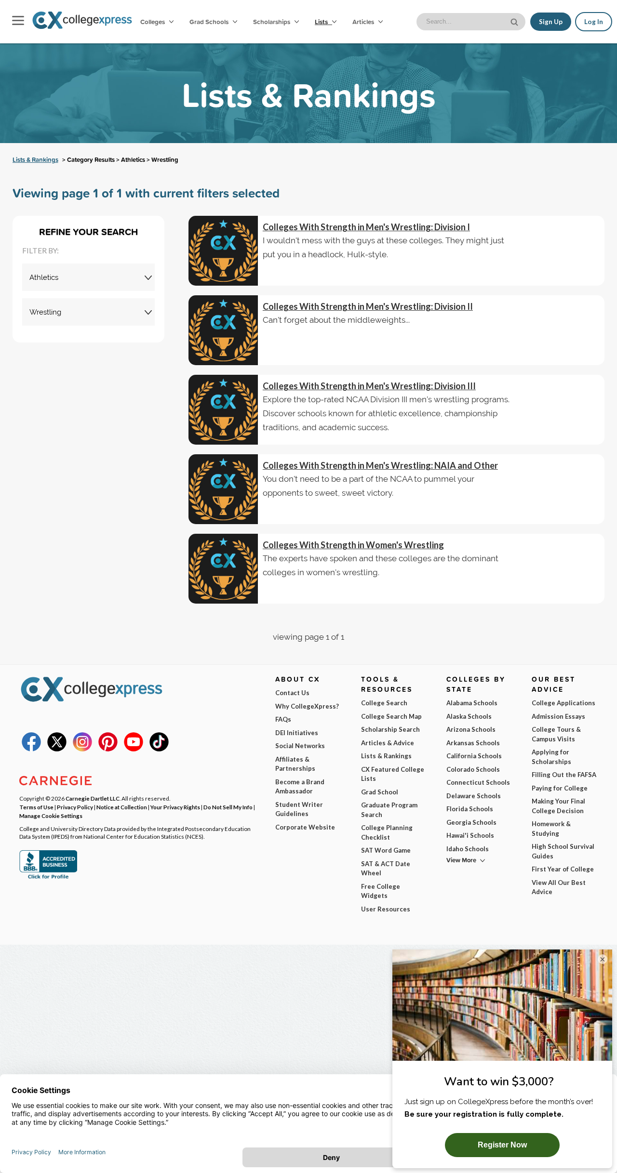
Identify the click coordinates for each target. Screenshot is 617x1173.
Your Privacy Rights (175, 807)
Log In (593, 22)
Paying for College (560, 788)
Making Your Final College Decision (558, 806)
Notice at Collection (121, 807)
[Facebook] (31, 749)
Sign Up (551, 22)
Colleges (152, 21)
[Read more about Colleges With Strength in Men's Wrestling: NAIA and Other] (223, 489)
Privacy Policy (75, 807)
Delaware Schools (473, 796)
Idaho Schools (467, 849)
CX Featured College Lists (392, 774)
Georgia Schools (471, 822)
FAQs (283, 719)
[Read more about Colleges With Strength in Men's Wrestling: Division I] (223, 251)
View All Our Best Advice (559, 887)
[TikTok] (159, 749)
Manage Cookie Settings (50, 815)
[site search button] (515, 21)
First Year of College (563, 869)
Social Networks (300, 746)
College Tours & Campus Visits (556, 734)
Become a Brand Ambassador (299, 786)
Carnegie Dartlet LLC (93, 798)
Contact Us (292, 693)
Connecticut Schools (478, 782)
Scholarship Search (390, 729)
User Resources (385, 909)
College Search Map (391, 716)
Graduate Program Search (389, 809)
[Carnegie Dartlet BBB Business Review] (48, 877)
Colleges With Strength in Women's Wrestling (353, 545)
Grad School (379, 792)
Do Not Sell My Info (228, 807)
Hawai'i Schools (470, 835)
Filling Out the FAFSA (564, 774)
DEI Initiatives (296, 733)
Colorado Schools (473, 769)
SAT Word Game (386, 850)
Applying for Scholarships (551, 756)
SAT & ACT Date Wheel (385, 868)
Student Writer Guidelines (299, 809)
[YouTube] (133, 749)
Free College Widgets (380, 891)
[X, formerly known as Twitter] (57, 749)
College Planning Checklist (387, 832)
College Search (384, 703)
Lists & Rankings (35, 159)
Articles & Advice (387, 743)
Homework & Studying (551, 828)
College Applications (563, 703)
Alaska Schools (469, 716)
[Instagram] (82, 749)
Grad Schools (209, 21)
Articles (364, 21)
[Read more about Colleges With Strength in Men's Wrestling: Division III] (223, 410)
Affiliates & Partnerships (295, 764)
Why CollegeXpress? (307, 706)
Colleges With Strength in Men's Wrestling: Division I (366, 227)
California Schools (474, 756)
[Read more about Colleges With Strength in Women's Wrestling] (223, 569)
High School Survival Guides (563, 851)
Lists (322, 21)
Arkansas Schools (473, 743)
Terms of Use (36, 807)
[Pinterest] (108, 749)
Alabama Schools (471, 703)
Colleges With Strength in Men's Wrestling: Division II (368, 306)
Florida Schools (469, 809)
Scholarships (272, 21)
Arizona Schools (471, 729)
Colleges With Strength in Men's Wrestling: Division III (369, 386)
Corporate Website (305, 827)
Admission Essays (558, 716)
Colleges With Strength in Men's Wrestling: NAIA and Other (380, 465)
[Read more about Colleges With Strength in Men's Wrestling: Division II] (223, 330)
